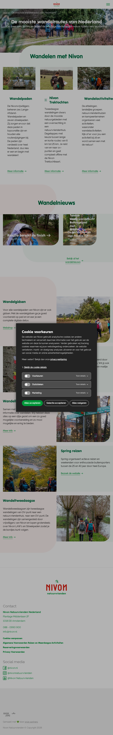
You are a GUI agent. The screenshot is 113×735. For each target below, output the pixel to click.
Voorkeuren (37, 376)
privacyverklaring (58, 359)
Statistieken (37, 384)
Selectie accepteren (56, 403)
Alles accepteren (32, 403)
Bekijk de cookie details (35, 367)
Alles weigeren (79, 403)
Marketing (37, 393)
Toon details (81, 376)
